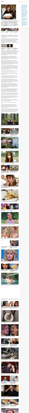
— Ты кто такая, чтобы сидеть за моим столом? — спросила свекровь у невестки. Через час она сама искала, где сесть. (24, 6)
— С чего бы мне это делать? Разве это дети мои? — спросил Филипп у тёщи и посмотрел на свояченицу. (24, 19)
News (24, 1)
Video (26, 1)
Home (18, 1)
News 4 (2, 1)
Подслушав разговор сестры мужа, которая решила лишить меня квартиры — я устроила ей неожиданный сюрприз (24, 10)
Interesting (22, 1)
